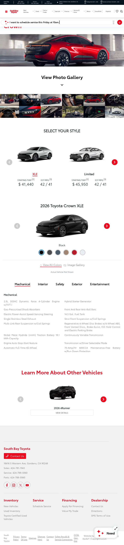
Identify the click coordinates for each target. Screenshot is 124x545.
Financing (69, 500)
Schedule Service (42, 506)
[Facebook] (7, 485)
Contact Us (17, 456)
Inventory (11, 500)
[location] (57, 2)
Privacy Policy (16, 538)
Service (38, 500)
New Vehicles (11, 506)
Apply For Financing (72, 506)
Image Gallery (76, 265)
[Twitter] (20, 485)
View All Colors (52, 265)
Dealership (99, 500)
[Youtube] (27, 485)
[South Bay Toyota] (12, 11)
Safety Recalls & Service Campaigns (63, 538)
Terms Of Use (24, 538)
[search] (121, 11)
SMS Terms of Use (100, 515)
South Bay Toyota (7, 538)
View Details (62, 412)
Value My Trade (70, 510)
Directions (96, 510)
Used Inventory (12, 510)
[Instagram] (13, 485)
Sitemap (32, 538)
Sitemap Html (41, 538)
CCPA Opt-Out (76, 538)
